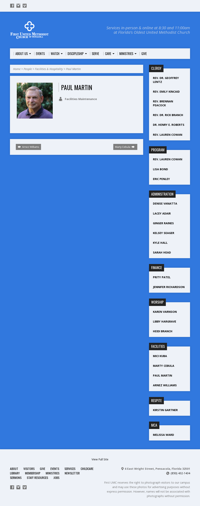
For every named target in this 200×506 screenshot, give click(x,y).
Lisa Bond (160, 169)
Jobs (56, 477)
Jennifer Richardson (169, 287)
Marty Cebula (123, 147)
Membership (32, 473)
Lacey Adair (162, 213)
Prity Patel (162, 277)
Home (17, 69)
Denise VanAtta (165, 203)
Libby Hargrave (164, 321)
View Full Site (100, 459)
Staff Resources (37, 477)
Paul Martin (73, 69)
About (14, 468)
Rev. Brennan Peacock (163, 103)
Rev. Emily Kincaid (166, 91)
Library (15, 473)
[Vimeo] (25, 6)
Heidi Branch (162, 331)
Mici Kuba (160, 356)
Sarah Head (162, 252)
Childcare (87, 468)
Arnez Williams (30, 147)
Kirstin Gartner (166, 410)
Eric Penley (161, 179)
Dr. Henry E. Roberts (168, 125)
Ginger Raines (163, 223)
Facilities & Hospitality (49, 69)
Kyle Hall (160, 243)
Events (54, 468)
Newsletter (72, 473)
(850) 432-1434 (180, 473)
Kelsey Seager (163, 233)
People (28, 69)
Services (69, 468)
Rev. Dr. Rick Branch (168, 115)
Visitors (29, 468)
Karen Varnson (165, 312)
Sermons (15, 477)
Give (42, 468)
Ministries (52, 473)
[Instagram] (18, 6)
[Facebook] (12, 6)
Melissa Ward (163, 435)
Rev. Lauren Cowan (167, 134)
